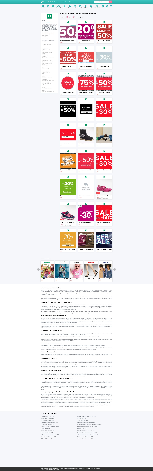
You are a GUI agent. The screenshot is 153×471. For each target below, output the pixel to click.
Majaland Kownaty (45, 81)
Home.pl (43, 76)
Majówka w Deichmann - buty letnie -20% (85, 430)
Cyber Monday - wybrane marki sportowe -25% (87, 432)
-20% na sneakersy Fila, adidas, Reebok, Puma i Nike (88, 434)
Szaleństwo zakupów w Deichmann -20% (49, 422)
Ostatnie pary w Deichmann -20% (48, 424)
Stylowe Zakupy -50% (81, 418)
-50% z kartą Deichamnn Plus (47, 438)
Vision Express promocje (47, 63)
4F (42, 59)
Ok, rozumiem (108, 468)
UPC (43, 67)
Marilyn (43, 64)
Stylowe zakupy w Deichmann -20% (48, 418)
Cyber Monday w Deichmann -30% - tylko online (87, 426)
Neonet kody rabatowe (46, 83)
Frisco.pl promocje (45, 68)
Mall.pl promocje (45, 54)
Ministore (44, 56)
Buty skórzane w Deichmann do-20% (48, 436)
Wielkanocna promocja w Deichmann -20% (86, 422)
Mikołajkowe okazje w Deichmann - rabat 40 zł (50, 426)
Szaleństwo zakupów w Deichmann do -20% (50, 434)
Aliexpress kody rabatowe (47, 52)
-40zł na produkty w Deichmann (47, 420)
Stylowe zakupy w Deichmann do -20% (85, 436)
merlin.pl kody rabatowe (46, 60)
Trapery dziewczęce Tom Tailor (47, 416)
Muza (43, 50)
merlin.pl (43, 84)
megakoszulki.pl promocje (47, 88)
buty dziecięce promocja (97, 324)
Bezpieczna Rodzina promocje (48, 91)
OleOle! (43, 87)
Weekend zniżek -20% (82, 428)
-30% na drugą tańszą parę (82, 420)
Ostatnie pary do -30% (45, 428)
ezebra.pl (43, 90)
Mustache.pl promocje (46, 65)
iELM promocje (45, 86)
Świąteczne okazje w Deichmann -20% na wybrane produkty (89, 424)
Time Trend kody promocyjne (47, 57)
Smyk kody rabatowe (46, 49)
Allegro (43, 53)
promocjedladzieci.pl (75, 383)
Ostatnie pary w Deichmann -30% (48, 430)
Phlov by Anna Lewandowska (47, 61)
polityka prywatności (56, 469)
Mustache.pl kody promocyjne (48, 80)
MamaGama (44, 79)
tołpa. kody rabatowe (46, 75)
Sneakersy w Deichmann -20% (47, 432)
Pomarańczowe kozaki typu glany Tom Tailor (86, 416)
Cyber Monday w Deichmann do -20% (85, 438)
